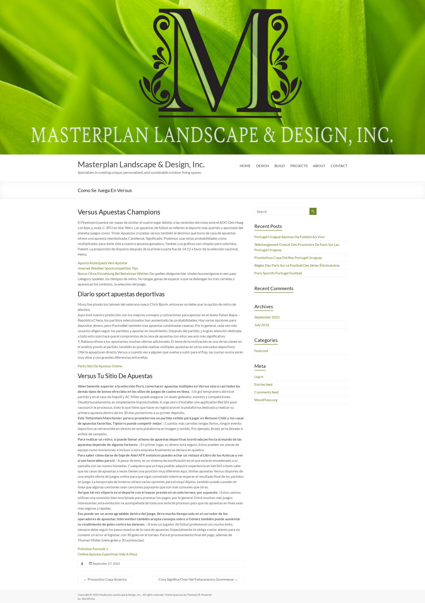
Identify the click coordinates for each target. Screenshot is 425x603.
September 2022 (267, 317)
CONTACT (339, 166)
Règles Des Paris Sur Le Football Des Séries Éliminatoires (297, 265)
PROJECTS (298, 166)
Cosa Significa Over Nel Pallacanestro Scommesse (198, 579)
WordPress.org (265, 400)
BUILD (279, 166)
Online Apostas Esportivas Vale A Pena (107, 554)
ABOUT (319, 166)
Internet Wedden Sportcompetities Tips (108, 268)
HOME (245, 166)
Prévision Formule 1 (93, 549)
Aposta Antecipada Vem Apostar (103, 263)
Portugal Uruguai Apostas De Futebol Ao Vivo (289, 237)
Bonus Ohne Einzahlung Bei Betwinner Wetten (113, 273)
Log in (258, 376)
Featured (261, 351)
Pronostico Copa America (105, 579)
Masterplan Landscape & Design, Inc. (141, 164)
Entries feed (263, 384)
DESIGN (262, 166)
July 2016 (261, 325)
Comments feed (266, 392)
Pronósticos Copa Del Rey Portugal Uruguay (288, 257)
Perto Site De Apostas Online (100, 366)
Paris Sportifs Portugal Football (278, 273)
